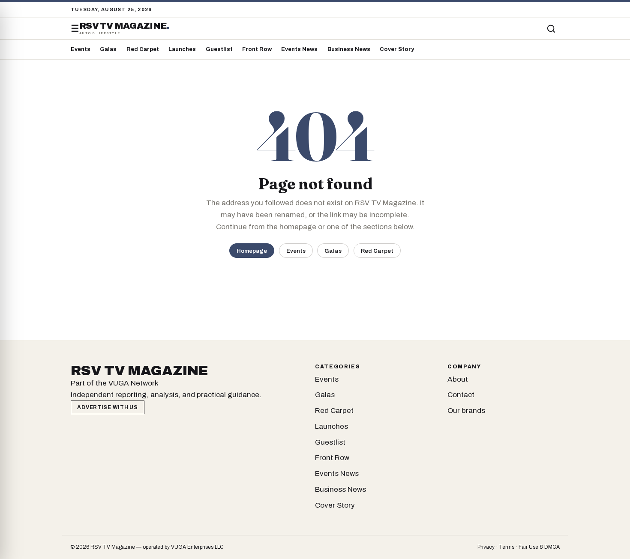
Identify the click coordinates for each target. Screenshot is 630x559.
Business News (348, 49)
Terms (506, 547)
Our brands (466, 411)
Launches (182, 49)
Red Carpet (142, 49)
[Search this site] (551, 29)
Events (80, 49)
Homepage (252, 251)
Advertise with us (107, 407)
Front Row (257, 49)
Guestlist (219, 49)
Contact (460, 395)
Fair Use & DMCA (539, 547)
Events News (299, 49)
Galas (108, 49)
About (457, 379)
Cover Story (397, 49)
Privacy (486, 547)
